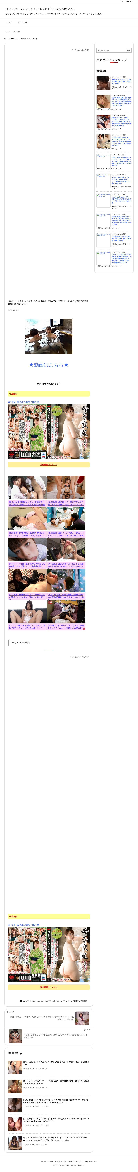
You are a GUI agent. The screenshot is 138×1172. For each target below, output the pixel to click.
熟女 (69, 1001)
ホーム (9, 32)
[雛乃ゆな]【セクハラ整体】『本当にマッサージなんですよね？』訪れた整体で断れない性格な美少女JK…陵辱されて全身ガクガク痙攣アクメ (121, 121)
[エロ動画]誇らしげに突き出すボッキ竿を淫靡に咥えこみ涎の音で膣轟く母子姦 (121, 238)
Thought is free (80, 1165)
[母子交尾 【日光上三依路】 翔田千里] (49, 431)
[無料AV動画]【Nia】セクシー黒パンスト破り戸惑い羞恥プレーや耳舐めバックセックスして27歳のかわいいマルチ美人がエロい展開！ (121, 220)
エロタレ (40, 1001)
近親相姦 (84, 1001)
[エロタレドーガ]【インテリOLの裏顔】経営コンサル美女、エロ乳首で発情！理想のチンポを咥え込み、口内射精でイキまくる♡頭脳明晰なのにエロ (121, 258)
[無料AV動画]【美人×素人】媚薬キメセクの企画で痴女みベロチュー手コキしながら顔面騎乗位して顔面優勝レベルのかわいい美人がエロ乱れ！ (121, 101)
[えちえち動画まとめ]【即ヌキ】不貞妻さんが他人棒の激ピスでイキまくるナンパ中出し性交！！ (121, 200)
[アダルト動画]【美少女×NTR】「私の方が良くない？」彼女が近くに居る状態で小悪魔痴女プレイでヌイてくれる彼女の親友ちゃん (121, 141)
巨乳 (64, 1001)
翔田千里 (76, 1001)
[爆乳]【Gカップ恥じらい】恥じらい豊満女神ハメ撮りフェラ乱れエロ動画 (122, 81)
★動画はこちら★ (49, 365)
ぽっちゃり (57, 1001)
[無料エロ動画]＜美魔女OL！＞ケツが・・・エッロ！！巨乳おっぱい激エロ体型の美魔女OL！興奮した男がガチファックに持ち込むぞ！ (121, 161)
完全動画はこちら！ (48, 464)
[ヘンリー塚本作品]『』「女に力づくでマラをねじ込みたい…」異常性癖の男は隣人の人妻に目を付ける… (121, 180)
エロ (33, 1001)
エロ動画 (17, 32)
